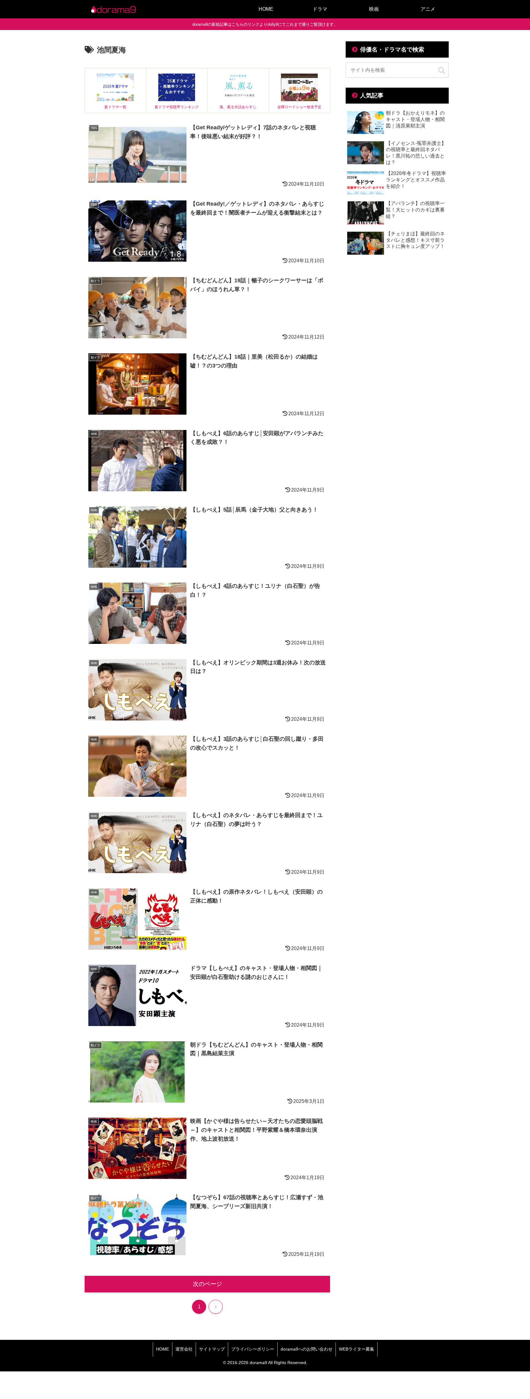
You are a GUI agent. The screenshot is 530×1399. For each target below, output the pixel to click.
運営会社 (184, 1349)
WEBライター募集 (356, 1349)
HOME (162, 1349)
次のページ (207, 1284)
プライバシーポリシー (252, 1349)
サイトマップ (212, 1349)
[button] (442, 71)
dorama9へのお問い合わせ (306, 1349)
